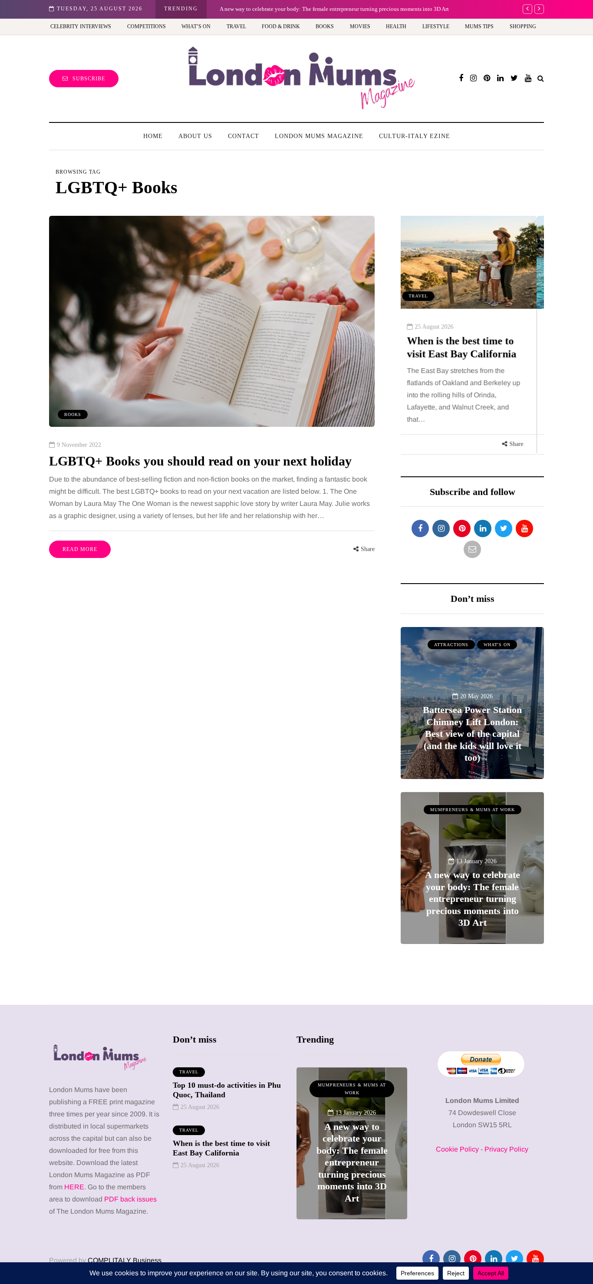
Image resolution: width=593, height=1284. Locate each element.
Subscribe (88, 79)
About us (195, 136)
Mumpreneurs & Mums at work (472, 809)
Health (396, 26)
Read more (80, 549)
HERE (74, 1187)
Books (325, 26)
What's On (497, 644)
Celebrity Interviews (80, 26)
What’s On (196, 26)
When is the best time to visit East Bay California (221, 1148)
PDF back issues (130, 1199)
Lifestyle (435, 26)
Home (153, 136)
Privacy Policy (506, 1149)
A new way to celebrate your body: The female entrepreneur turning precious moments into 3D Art (334, 9)
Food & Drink (281, 26)
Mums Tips (479, 26)
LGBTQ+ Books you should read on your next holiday (200, 461)
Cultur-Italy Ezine (414, 136)
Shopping (523, 26)
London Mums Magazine (319, 136)
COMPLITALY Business (124, 1260)
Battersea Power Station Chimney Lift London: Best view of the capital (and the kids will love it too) (472, 733)
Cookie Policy (457, 1149)
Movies (360, 26)
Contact (243, 136)
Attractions (451, 644)
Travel (236, 26)
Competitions (146, 26)
